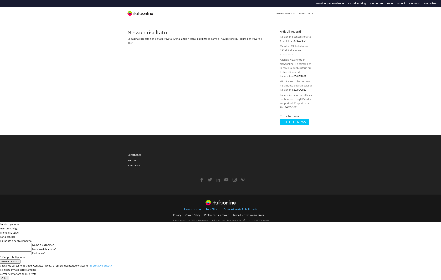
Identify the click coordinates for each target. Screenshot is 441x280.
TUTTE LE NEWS (294, 122)
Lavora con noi (396, 3)
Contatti (414, 3)
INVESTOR (304, 13)
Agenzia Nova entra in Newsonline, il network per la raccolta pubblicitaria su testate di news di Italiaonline (295, 68)
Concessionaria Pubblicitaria (240, 209)
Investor (132, 160)
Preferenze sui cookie (216, 215)
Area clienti (430, 3)
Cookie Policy (192, 215)
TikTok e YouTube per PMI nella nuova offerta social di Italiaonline (296, 85)
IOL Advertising (357, 3)
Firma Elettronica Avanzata (248, 215)
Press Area (133, 165)
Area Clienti (212, 209)
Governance (134, 154)
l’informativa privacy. (100, 265)
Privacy (177, 215)
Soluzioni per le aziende (330, 3)
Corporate (376, 3)
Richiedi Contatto (10, 261)
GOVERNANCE (284, 13)
